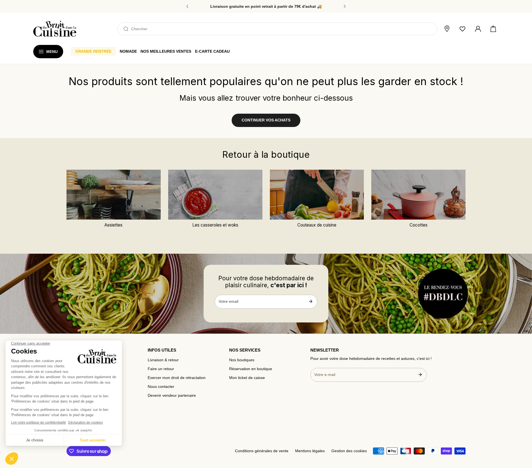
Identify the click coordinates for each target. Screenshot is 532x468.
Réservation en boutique (250, 369)
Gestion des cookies (349, 451)
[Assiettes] (113, 195)
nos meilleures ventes (165, 51)
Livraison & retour (163, 360)
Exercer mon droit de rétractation (177, 378)
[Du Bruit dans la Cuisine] (54, 29)
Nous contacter (161, 387)
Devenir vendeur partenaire (172, 395)
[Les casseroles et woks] (215, 195)
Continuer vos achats (266, 120)
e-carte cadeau (212, 51)
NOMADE (128, 51)
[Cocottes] (418, 195)
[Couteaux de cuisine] (317, 195)
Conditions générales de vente (261, 451)
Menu (52, 51)
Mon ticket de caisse (247, 378)
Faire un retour (161, 369)
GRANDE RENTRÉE (93, 51)
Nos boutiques (241, 360)
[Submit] (310, 301)
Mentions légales (310, 451)
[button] (493, 28)
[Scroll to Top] (523, 439)
